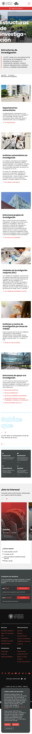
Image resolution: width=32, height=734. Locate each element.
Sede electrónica (6, 643)
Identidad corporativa (7, 641)
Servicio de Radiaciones (11, 392)
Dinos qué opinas (23, 588)
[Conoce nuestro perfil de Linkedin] (12, 673)
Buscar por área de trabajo (12, 342)
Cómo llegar (4, 651)
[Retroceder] (2, 432)
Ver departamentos (9, 122)
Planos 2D (4, 654)
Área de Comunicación (23, 661)
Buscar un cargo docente (22, 658)
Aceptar (7, 724)
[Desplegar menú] (29, 4)
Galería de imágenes (7, 656)
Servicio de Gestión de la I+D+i (13, 402)
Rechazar (15, 724)
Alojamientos (4, 638)
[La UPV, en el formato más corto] (19, 673)
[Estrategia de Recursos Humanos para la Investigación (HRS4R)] (1, 702)
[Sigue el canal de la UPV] (26, 673)
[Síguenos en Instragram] (9, 673)
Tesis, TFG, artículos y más (7, 634)
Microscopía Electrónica (11, 390)
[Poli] (16, 3)
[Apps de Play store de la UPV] (22, 679)
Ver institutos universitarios (12, 182)
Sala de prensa (21, 651)
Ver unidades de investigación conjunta (15, 291)
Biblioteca (20, 633)
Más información (7, 536)
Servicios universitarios (23, 638)
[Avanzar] (5, 432)
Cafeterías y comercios (23, 641)
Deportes (19, 630)
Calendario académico (7, 630)
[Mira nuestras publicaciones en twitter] (5, 673)
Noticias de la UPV (22, 654)
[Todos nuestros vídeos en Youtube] (16, 673)
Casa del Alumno (22, 636)
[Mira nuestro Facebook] (2, 673)
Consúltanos (23, 597)
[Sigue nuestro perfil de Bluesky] (29, 673)
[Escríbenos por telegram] (22, 673)
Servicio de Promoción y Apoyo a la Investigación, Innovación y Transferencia (16, 399)
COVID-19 (20, 644)
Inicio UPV (3, 75)
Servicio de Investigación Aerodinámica (15, 395)
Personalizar (8, 728)
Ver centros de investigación (12, 237)
